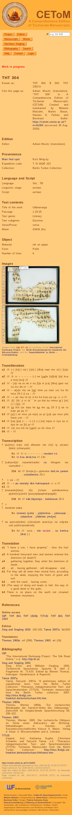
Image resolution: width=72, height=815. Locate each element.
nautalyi (24, 483)
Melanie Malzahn (11, 797)
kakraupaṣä (42, 483)
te (18, 457)
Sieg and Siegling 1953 (16, 629)
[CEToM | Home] (36, 15)
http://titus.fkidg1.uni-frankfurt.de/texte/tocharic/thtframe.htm (38, 751)
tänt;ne (55, 471)
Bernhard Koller (11, 800)
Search (27, 48)
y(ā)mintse (44, 513)
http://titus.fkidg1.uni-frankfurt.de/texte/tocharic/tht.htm (26, 697)
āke (32, 483)
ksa (22, 457)
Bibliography (11, 48)
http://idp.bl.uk (31, 659)
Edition (21, 34)
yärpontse (26, 516)
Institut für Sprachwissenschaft (47, 795)
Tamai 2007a (52, 629)
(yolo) (30, 513)
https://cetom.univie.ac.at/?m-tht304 (18, 763)
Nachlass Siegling (14, 43)
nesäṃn (48, 453)
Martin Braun (42, 797)
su (56, 530)
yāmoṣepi (60, 513)
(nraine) (21, 513)
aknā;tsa (31, 457)
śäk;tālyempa (34, 499)
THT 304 (15, 616)
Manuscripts (11, 39)
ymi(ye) (51, 516)
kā (55, 453)
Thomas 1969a (11, 640)
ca (45, 462)
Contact (18, 53)
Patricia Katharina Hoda (37, 800)
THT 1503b (30, 616)
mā (39, 530)
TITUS (44, 616)
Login (31, 53)
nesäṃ (47, 530)
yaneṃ (64, 471)
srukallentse (31, 474)
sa (11, 480)
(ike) (23, 534)
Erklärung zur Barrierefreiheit (38, 802)
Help (6, 53)
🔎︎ (47, 34)
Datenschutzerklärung (13, 802)
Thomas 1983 (42, 640)
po (17, 483)
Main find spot (11, 159)
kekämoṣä (51, 499)
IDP (4, 616)
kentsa (64, 530)
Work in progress (13, 66)
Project (8, 34)
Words (26, 39)
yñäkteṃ (41, 516)
